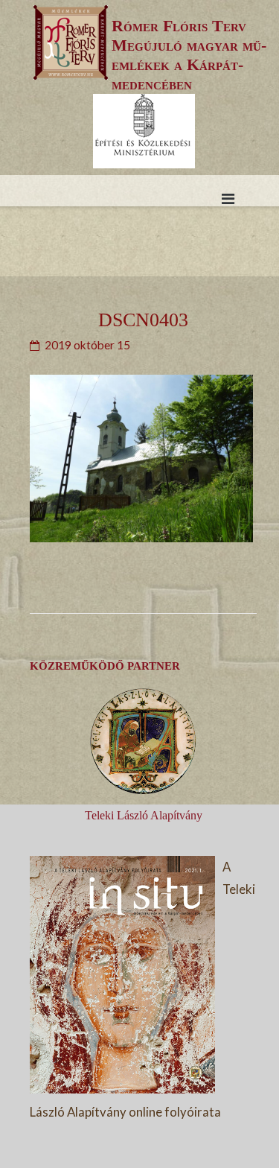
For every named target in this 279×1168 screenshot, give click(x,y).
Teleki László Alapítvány (143, 815)
